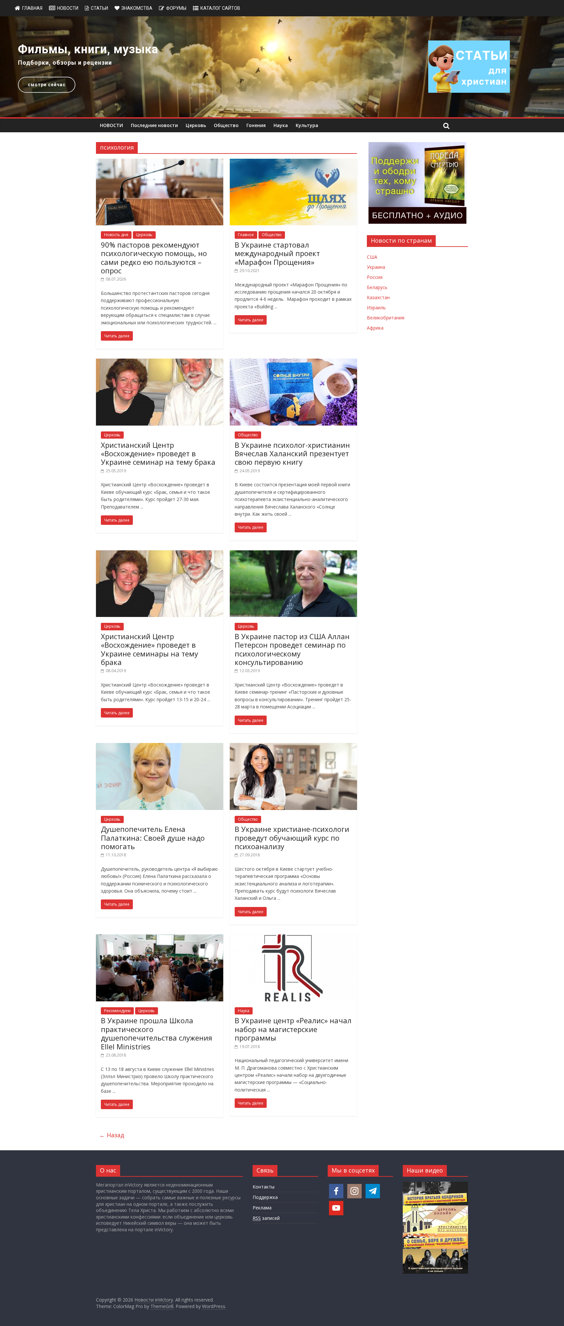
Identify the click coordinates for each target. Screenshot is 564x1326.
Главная (32, 8)
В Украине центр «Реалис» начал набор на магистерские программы (293, 1029)
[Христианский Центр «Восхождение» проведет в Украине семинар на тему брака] (159, 362)
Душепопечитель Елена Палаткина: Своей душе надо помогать (153, 837)
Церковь (196, 125)
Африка (375, 328)
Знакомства (136, 8)
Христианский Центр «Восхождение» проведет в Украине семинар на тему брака (158, 453)
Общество (226, 125)
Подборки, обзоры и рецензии (65, 62)
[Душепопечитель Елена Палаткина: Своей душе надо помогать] (159, 747)
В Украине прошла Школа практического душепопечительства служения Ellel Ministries (156, 1033)
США (372, 257)
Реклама (262, 1208)
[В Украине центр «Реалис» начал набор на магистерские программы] (293, 938)
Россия (375, 277)
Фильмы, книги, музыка (88, 49)
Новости (67, 8)
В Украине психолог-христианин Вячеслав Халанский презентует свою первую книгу (292, 453)
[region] (282, 66)
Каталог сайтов (220, 8)
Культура (307, 125)
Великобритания (385, 318)
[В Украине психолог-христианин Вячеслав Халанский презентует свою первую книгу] (293, 362)
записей (266, 1218)
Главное (246, 234)
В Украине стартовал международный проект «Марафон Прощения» (277, 253)
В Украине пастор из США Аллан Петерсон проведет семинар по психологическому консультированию (292, 649)
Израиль (376, 307)
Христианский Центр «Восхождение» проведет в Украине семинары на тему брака (149, 649)
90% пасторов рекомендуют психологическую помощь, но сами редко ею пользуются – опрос (154, 257)
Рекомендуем (117, 1010)
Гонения (256, 125)
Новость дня (116, 234)
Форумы (176, 8)
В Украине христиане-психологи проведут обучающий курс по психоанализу (292, 837)
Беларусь (377, 287)
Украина (376, 267)
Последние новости (154, 125)
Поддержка (265, 1197)
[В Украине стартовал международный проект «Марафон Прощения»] (293, 162)
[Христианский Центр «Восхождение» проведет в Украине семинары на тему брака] (159, 554)
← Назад (111, 1135)
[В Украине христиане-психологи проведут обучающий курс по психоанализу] (293, 747)
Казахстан (378, 297)
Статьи (99, 8)
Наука (281, 125)
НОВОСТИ (111, 125)
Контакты (263, 1187)
